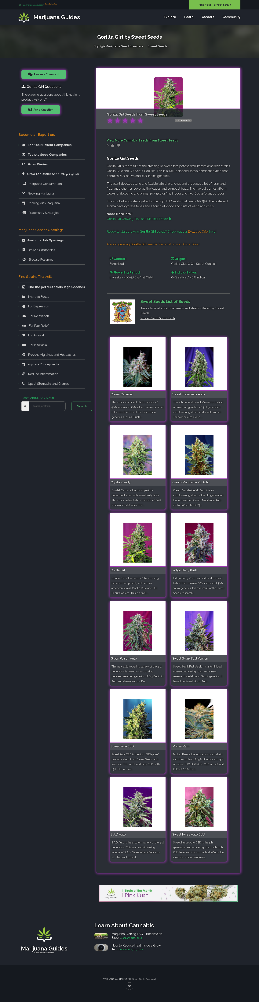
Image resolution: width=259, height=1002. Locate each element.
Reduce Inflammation (42, 374)
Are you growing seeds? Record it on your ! (153, 244)
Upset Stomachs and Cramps (48, 383)
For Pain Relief (38, 325)
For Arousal (35, 335)
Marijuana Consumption (45, 184)
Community (231, 17)
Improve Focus (38, 297)
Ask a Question (43, 109)
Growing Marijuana (40, 193)
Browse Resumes (40, 259)
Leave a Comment (46, 74)
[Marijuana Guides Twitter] (129, 986)
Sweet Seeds (157, 46)
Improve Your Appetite (43, 364)
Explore (170, 17)
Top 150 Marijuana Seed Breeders (118, 46)
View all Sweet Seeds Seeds (157, 318)
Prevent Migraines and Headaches (51, 354)
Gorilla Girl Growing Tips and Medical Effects (138, 219)
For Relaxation (38, 316)
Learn (188, 17)
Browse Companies (41, 250)
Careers (208, 17)
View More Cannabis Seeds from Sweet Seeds (142, 140)
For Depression (38, 306)
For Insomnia (37, 345)
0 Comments (183, 120)
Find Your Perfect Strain (215, 4)
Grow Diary (191, 244)
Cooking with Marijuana (43, 203)
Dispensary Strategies (43, 213)
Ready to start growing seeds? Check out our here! (161, 231)
